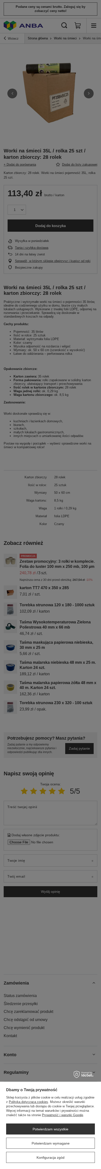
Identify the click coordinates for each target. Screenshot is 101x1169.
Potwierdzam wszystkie (50, 1129)
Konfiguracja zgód (50, 1157)
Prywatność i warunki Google (62, 1115)
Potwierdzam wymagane (51, 1143)
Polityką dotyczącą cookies (28, 1102)
